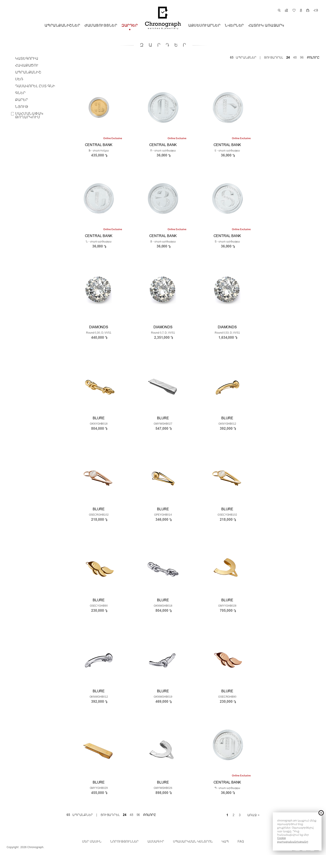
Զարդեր (130, 26)
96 (302, 57)
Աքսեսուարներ (204, 26)
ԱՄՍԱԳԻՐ (155, 841)
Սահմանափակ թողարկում (29, 115)
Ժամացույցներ (100, 26)
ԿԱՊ (225, 841)
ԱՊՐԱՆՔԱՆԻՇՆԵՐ (62, 26)
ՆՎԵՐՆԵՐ (234, 26)
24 (288, 57)
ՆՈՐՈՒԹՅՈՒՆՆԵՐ (124, 841)
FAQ (241, 841)
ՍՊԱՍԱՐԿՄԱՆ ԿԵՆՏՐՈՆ (193, 841)
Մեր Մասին (91, 841)
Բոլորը (313, 57)
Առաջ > (253, 815)
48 (295, 57)
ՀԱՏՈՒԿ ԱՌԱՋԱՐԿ (266, 26)
